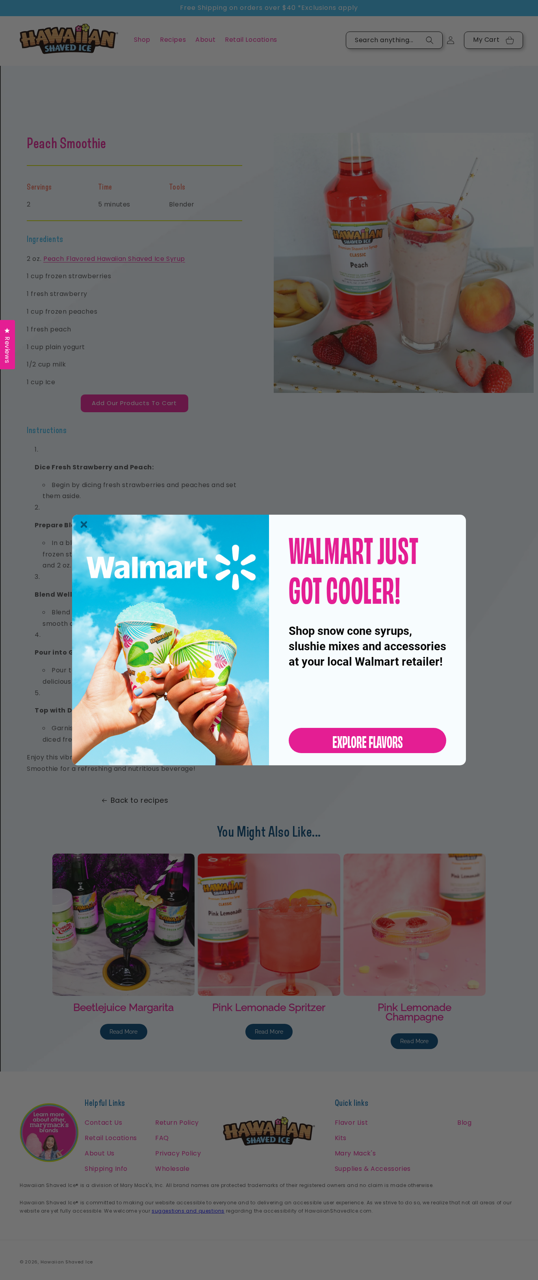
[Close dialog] (84, 524)
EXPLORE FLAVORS (367, 740)
